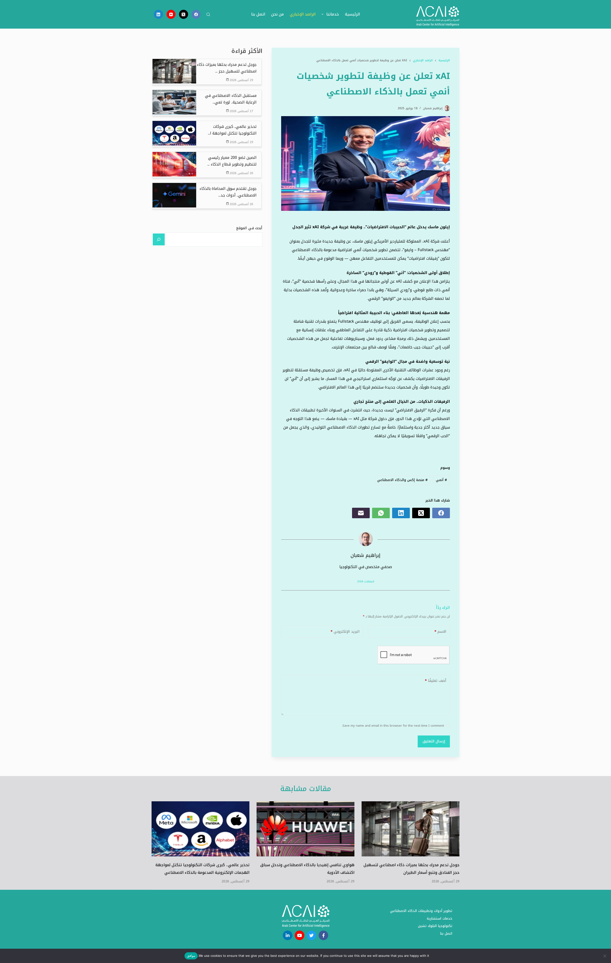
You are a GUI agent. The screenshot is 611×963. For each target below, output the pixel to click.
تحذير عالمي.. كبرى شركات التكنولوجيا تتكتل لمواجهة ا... (232, 130)
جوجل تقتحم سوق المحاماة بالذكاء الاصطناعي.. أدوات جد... (228, 192)
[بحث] (208, 14)
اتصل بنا (258, 14)
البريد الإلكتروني (345, 631)
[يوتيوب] (299, 935)
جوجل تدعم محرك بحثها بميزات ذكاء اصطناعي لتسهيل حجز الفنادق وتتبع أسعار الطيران (411, 868)
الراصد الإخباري (303, 14)
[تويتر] (311, 935)
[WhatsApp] (381, 513)
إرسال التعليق (433, 741)
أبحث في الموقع (249, 228)
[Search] (159, 239)
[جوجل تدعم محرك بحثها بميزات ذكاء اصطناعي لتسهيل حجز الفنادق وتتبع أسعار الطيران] (410, 828)
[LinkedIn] (158, 14)
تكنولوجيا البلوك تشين (435, 926)
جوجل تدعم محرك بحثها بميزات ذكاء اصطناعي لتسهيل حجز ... (227, 68)
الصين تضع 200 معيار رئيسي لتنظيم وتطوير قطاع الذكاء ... (232, 161)
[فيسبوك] (323, 935)
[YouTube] (171, 14)
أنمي (441, 480)
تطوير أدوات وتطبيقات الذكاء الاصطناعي (421, 911)
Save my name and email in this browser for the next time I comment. (393, 726)
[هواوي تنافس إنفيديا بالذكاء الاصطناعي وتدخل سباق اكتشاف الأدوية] (305, 828)
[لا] (605, 955)
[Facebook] (196, 14)
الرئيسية (352, 14)
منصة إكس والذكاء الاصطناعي (402, 480)
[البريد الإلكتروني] (361, 513)
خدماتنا (332, 14)
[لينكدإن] (287, 935)
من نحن (277, 14)
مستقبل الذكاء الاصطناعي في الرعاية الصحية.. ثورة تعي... (231, 99)
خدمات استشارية (439, 918)
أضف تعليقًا (435, 680)
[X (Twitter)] (183, 14)
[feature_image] (174, 71)
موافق (191, 956)
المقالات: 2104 (365, 581)
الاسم (440, 631)
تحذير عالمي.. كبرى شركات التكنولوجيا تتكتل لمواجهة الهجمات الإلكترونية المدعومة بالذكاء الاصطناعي (202, 868)
